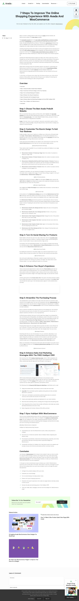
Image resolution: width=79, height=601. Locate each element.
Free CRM (24, 391)
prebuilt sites (28, 116)
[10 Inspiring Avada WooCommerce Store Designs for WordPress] (23, 514)
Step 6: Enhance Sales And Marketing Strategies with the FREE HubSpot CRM (37, 99)
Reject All (47, 598)
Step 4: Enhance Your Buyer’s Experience (29, 95)
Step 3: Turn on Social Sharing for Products (29, 92)
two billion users (53, 237)
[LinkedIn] (7, 38)
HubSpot (25, 305)
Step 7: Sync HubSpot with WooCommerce (29, 101)
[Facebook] (3, 38)
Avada (43, 35)
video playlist (23, 138)
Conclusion (22, 103)
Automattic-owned (26, 39)
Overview (22, 86)
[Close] (76, 580)
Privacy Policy (46, 595)
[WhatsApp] (9, 38)
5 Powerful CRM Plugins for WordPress (37, 385)
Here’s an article (53, 302)
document (50, 137)
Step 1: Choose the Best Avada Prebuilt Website (31, 88)
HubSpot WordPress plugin (37, 358)
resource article (36, 305)
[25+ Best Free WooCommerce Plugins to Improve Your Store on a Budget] (23, 539)
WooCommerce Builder (25, 458)
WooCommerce (59, 23)
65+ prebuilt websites (30, 50)
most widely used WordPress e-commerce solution (46, 39)
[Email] (11, 38)
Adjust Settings (31, 598)
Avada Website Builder (52, 68)
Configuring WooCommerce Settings (42, 344)
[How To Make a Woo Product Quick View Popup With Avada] (50, 514)
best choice (34, 37)
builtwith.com (28, 41)
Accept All (39, 598)
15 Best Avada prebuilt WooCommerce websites (42, 51)
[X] (5, 38)
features (36, 69)
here (21, 275)
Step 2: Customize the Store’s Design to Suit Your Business (33, 90)
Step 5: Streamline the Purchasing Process (29, 97)
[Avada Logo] (7, 2)
